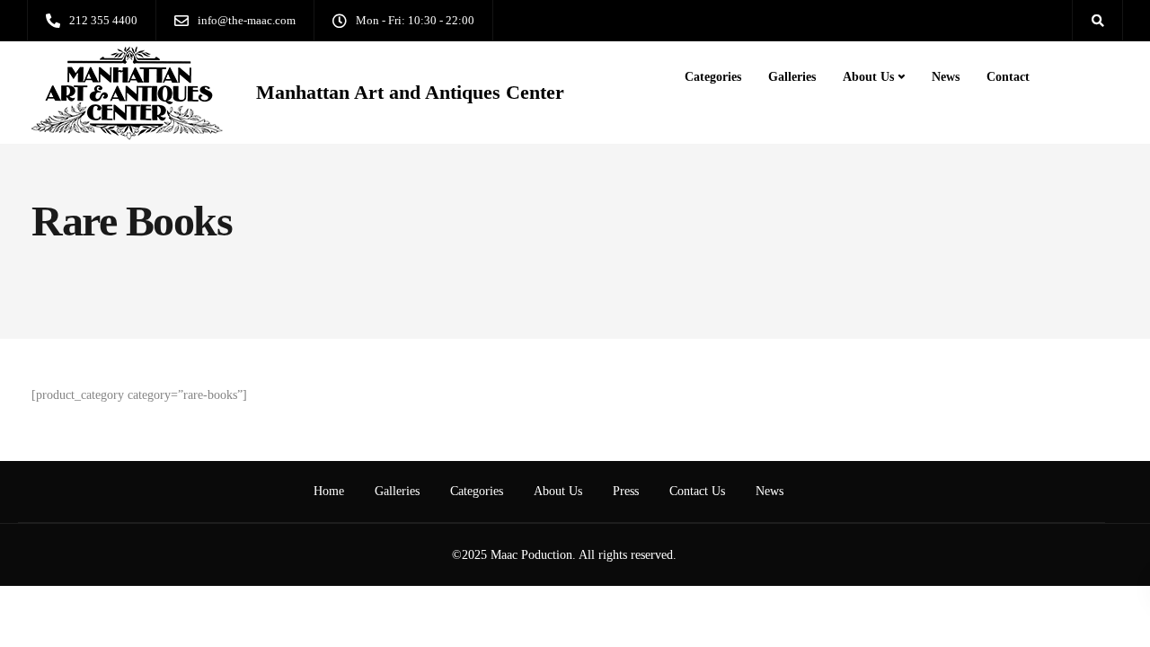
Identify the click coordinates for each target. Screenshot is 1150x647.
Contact (1008, 77)
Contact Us (697, 491)
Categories (713, 77)
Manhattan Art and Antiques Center (410, 92)
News (946, 77)
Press (626, 491)
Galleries (792, 77)
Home (329, 491)
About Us (868, 77)
